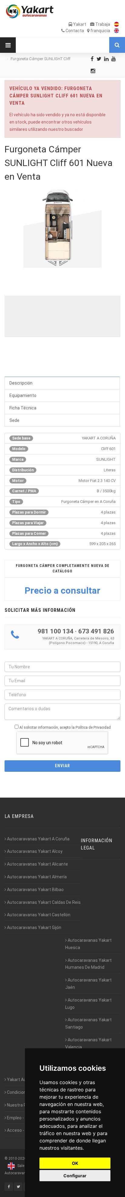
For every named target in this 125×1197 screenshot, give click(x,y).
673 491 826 (96, 631)
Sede (14, 420)
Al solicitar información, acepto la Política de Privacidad (65, 727)
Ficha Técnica (22, 407)
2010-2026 (17, 1158)
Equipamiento (22, 395)
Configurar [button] (74, 1175)
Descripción (20, 383)
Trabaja (102, 24)
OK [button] (75, 1163)
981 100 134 (55, 631)
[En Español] (115, 24)
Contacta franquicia (87, 30)
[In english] (115, 30)
